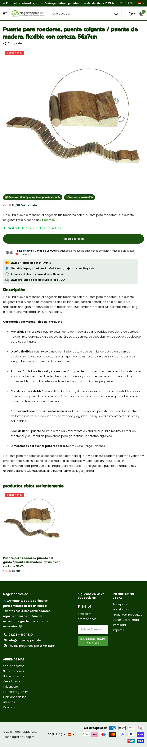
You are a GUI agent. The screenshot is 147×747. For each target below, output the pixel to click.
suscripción (121, 609)
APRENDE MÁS (13, 659)
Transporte (120, 604)
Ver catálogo (5, 13)
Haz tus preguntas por (31, 646)
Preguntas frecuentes (127, 615)
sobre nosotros (13, 666)
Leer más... (49, 220)
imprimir (118, 630)
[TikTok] (89, 606)
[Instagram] (84, 606)
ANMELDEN (93, 641)
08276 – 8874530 (20, 635)
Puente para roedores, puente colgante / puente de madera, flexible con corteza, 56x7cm (31, 562)
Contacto (9, 707)
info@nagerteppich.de (24, 640)
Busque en (116, 13)
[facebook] (79, 606)
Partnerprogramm (15, 692)
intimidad (119, 625)
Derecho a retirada (126, 620)
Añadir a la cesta (74, 238)
